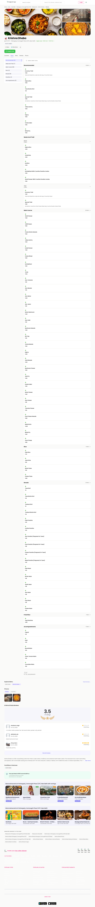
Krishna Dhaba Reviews (38, 839)
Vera (82, 890)
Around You (20, 890)
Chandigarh (21, 873)
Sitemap (52, 890)
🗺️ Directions (14, 47)
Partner (61, 890)
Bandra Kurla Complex (38, 881)
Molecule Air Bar (65, 877)
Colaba (49, 881)
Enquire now (10, 51)
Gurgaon (20, 872)
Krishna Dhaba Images (24, 841)
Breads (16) (8, 73)
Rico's (77, 883)
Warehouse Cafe (80, 877)
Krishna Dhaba (41, 7)
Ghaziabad (7, 875)
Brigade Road (50, 872)
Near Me (29, 890)
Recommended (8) (10, 60)
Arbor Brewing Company (68, 873)
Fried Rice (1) (9, 77)
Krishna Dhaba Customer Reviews (52, 839)
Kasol (5, 884)
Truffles (64, 872)
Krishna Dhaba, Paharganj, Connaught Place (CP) (15, 836)
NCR (19, 877)
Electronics (44, 856)
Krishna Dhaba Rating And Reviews (69, 839)
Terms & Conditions (45, 890)
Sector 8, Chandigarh (38, 877)
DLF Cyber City (36, 875)
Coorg (19, 883)
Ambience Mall (50, 875)
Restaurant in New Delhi (37, 833)
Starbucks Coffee (66, 881)
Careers (87, 890)
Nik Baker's (64, 875)
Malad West (36, 883)
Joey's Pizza (64, 883)
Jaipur (5, 877)
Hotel (50, 856)
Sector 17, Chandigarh (52, 877)
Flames (77, 875)
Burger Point (79, 873)
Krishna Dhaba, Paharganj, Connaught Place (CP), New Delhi (18, 839)
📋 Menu (7, 47)
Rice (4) (8, 70)
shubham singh (15, 725)
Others (71, 899)
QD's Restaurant (66, 884)
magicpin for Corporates (74, 890)
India (9, 7)
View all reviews (46, 753)
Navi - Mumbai (8, 881)
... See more (87, 760)
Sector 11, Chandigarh (38, 879)
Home (5, 7)
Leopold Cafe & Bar (80, 881)
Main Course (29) (10, 67)
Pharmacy (55, 856)
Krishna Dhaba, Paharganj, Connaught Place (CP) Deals (40, 836)
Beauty (22, 856)
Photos (6, 691)
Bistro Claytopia (80, 872)
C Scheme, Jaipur (51, 879)
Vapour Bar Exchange (67, 879)
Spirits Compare (36, 890)
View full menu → (87, 681)
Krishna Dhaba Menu (83, 839)
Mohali (6, 879)
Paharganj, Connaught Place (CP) (24, 7)
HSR (34, 873)
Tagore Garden (51, 884)
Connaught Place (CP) (52, 883)
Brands (65, 890)
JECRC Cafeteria (80, 879)
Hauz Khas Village (37, 884)
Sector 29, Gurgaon (52, 873)
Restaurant (34, 7)
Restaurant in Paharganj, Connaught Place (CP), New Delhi (17, 833)
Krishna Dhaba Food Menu (10, 841)
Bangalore (6, 873)
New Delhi (13, 7)
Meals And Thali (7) (10, 63)
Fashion (27, 856)
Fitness (38, 856)
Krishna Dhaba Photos (59, 836)
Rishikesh (6, 883)
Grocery (33, 856)
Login (81, 2)
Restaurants (16, 856)
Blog (25, 890)
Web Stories (47, 892)
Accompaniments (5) (11, 80)
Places (57, 890)
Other (61, 856)
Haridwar (20, 884)
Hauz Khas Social (80, 884)
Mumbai (20, 879)
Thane (20, 881)
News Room (8, 890)
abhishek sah (14, 734)
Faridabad (20, 875)
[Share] (20, 47)
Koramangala (36, 872)
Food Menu (13, 691)
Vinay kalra (14, 743)
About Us (15, 890)
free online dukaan (21, 851)
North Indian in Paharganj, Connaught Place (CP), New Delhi (57, 833)
